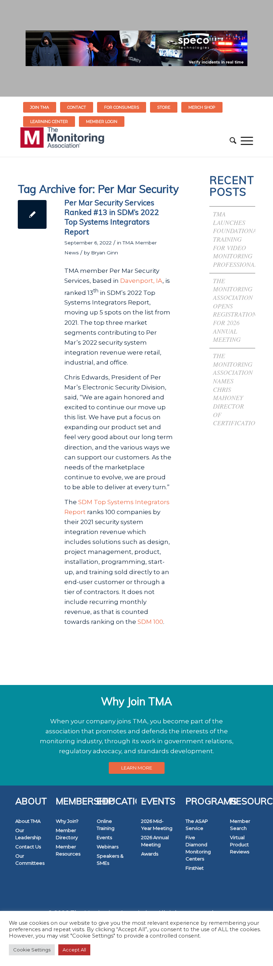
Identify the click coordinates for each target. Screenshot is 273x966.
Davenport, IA (141, 280)
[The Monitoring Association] (62, 141)
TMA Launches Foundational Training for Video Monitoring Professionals (237, 239)
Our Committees (29, 859)
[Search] (233, 141)
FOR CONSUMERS (121, 107)
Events (104, 837)
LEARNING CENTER (49, 121)
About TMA (28, 821)
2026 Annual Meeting (155, 841)
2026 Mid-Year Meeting (156, 824)
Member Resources (68, 850)
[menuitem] (40, 107)
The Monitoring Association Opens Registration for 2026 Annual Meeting (235, 310)
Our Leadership (28, 833)
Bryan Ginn (104, 252)
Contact (76, 107)
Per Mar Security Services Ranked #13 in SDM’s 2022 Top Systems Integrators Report (111, 217)
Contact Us (28, 846)
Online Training (105, 824)
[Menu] (247, 141)
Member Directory (67, 833)
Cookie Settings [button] (31, 949)
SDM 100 (150, 621)
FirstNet (195, 868)
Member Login (101, 121)
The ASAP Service (197, 824)
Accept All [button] (74, 949)
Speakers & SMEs (110, 859)
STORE (163, 107)
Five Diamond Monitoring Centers (198, 848)
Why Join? (67, 821)
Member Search (240, 824)
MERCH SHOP (201, 107)
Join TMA (39, 107)
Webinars (107, 846)
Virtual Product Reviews (239, 844)
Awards (149, 854)
